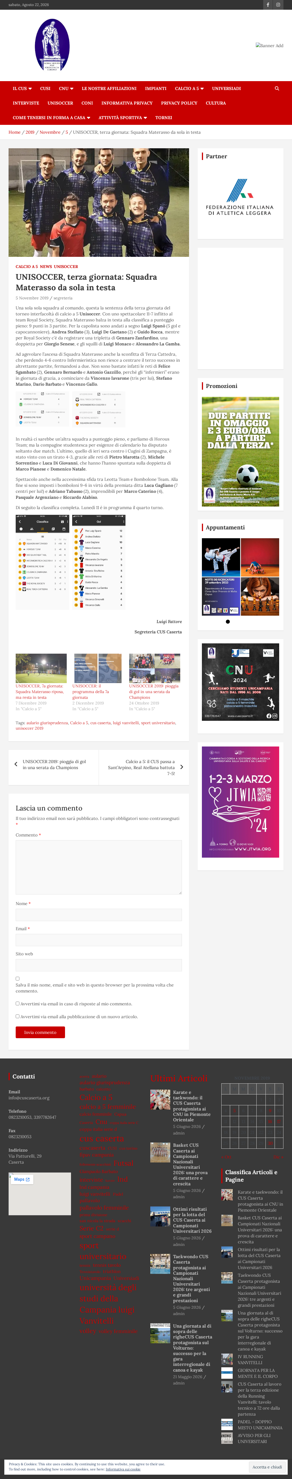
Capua (120, 1114)
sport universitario (158, 722)
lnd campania (95, 1187)
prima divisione (93, 1214)
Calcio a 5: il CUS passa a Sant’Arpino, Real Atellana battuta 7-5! (141, 767)
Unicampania (95, 1278)
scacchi (124, 1220)
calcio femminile (96, 1114)
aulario (99, 1076)
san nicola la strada (97, 1220)
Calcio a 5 (187, 88)
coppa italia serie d (98, 1129)
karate (110, 1180)
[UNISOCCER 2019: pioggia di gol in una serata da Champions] (154, 668)
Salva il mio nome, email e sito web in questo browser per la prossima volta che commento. (95, 988)
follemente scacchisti (95, 1164)
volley (88, 1331)
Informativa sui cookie (123, 1469)
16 (270, 1121)
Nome (23, 903)
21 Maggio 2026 (187, 1376)
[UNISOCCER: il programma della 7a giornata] (97, 668)
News (46, 266)
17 (279, 1121)
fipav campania (97, 1155)
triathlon (112, 1271)
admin (179, 1133)
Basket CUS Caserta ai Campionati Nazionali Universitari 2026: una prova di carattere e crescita (190, 1164)
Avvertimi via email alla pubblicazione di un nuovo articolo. (79, 1016)
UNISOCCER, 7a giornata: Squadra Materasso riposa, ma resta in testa (40, 691)
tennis (85, 1265)
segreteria (63, 298)
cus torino (128, 1148)
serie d (112, 1229)
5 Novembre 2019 (32, 298)
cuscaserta (92, 1147)
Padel (118, 1194)
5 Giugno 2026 (187, 1126)
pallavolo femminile (104, 1207)
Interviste (26, 103)
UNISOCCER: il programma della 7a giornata (90, 691)
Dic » (278, 1157)
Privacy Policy (179, 103)
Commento (28, 835)
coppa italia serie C (124, 1122)
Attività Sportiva (120, 117)
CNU (63, 88)
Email (23, 928)
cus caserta (100, 722)
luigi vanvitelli (126, 722)
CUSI (45, 88)
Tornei (163, 117)
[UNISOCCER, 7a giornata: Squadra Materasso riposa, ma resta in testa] (41, 668)
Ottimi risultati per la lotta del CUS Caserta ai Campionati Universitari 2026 (192, 1220)
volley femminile (118, 1331)
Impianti (156, 88)
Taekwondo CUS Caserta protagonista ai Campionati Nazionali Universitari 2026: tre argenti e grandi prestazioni (191, 1278)
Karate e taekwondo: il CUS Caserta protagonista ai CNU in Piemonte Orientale (192, 1105)
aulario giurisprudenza (47, 722)
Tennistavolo (90, 1272)
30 (270, 1143)
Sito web (24, 953)
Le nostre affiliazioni (109, 88)
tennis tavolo (107, 1265)
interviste (91, 1179)
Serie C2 (92, 1228)
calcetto (103, 1089)
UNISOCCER (60, 103)
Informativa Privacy (127, 103)
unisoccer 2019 (29, 728)
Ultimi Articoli (179, 1078)
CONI (87, 103)
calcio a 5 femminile (108, 1106)
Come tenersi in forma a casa (49, 117)
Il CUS (20, 88)
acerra (84, 1076)
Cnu (101, 1122)
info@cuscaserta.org (29, 1097)
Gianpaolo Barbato (99, 1171)
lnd (122, 1179)
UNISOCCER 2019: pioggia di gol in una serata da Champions (154, 691)
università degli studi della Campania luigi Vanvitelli (108, 1304)
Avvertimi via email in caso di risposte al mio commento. (76, 1003)
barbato (87, 1089)
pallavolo (90, 1200)
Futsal (123, 1163)
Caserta (86, 1122)
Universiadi (226, 88)
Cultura (216, 103)
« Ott (226, 1157)
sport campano (97, 1236)
